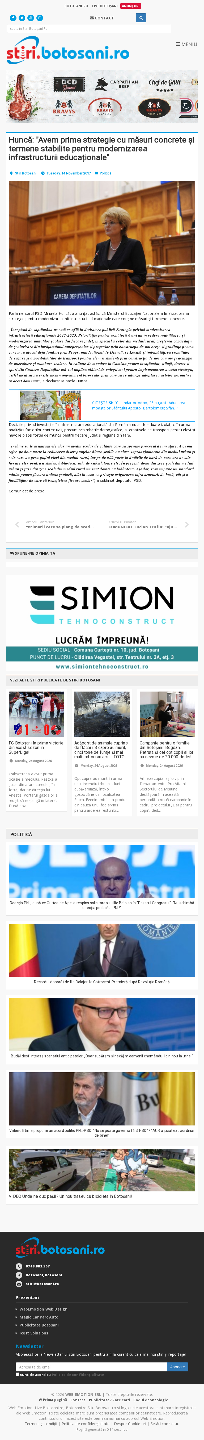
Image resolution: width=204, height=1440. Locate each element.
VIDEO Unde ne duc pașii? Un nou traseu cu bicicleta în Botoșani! (70, 1196)
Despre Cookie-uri (130, 1423)
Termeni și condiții (41, 1423)
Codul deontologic (150, 1399)
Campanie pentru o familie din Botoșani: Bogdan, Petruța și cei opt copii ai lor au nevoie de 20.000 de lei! (166, 750)
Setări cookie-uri (165, 1423)
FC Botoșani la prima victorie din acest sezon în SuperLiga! (36, 747)
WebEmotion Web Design (43, 1309)
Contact (77, 1399)
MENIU (188, 44)
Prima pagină (54, 1399)
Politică (106, 173)
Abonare (177, 1366)
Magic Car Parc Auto (39, 1317)
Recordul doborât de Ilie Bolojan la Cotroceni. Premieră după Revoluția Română (102, 982)
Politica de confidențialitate (78, 1374)
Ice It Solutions (34, 1333)
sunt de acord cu (61, 1374)
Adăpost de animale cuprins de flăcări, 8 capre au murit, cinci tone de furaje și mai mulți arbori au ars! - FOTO (101, 750)
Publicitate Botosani (39, 1325)
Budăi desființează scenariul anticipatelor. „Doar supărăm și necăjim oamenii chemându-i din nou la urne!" (102, 1056)
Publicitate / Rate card (109, 1399)
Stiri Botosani (25, 173)
